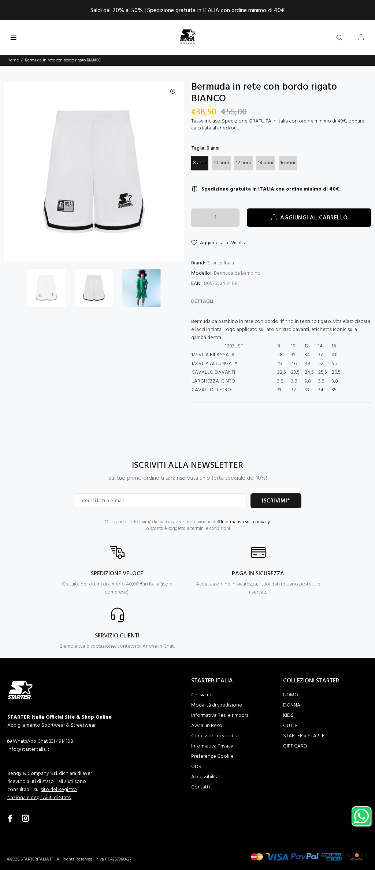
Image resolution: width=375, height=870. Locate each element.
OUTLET (291, 726)
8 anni (200, 163)
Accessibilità (205, 777)
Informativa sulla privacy (245, 522)
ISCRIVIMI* (276, 501)
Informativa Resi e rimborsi (220, 715)
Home (13, 60)
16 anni (288, 163)
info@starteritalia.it (28, 749)
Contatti (200, 787)
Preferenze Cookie (212, 756)
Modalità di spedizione (216, 705)
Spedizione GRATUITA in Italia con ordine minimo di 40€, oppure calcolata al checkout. (277, 124)
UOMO (290, 695)
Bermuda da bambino (237, 273)
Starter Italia (221, 263)
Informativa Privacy (212, 746)
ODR (196, 766)
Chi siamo (202, 695)
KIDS (288, 715)
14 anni (265, 163)
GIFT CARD (295, 746)
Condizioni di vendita (215, 736)
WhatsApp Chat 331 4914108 (42, 741)
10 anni (221, 163)
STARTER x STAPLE (303, 736)
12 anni (243, 163)
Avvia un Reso (206, 726)
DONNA (291, 705)
